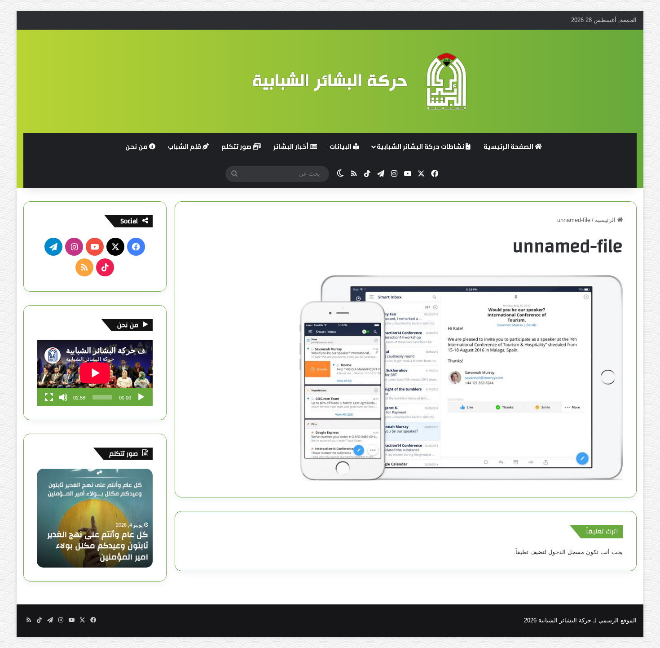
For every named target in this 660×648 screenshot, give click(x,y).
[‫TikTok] (105, 267)
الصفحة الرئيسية (509, 146)
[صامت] (63, 397)
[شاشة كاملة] (48, 397)
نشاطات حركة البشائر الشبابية (421, 146)
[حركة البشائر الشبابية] (330, 81)
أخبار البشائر (291, 146)
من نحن (137, 146)
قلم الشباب (185, 146)
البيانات (341, 146)
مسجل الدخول (566, 552)
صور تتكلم (237, 146)
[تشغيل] (140, 397)
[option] (95, 518)
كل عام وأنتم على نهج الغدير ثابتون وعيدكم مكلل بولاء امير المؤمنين (97, 545)
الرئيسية (606, 220)
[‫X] (115, 247)
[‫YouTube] (95, 247)
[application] (95, 373)
